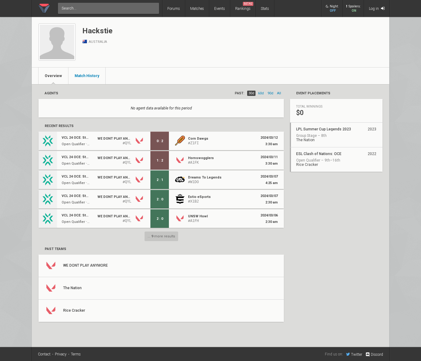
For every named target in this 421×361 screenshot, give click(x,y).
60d (261, 93)
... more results (161, 236)
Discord (377, 354)
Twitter (356, 354)
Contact (44, 354)
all (279, 93)
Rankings (243, 6)
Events (219, 8)
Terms (76, 354)
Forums (173, 8)
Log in (374, 8)
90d (270, 93)
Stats (265, 8)
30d (251, 93)
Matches (197, 8)
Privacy (61, 354)
